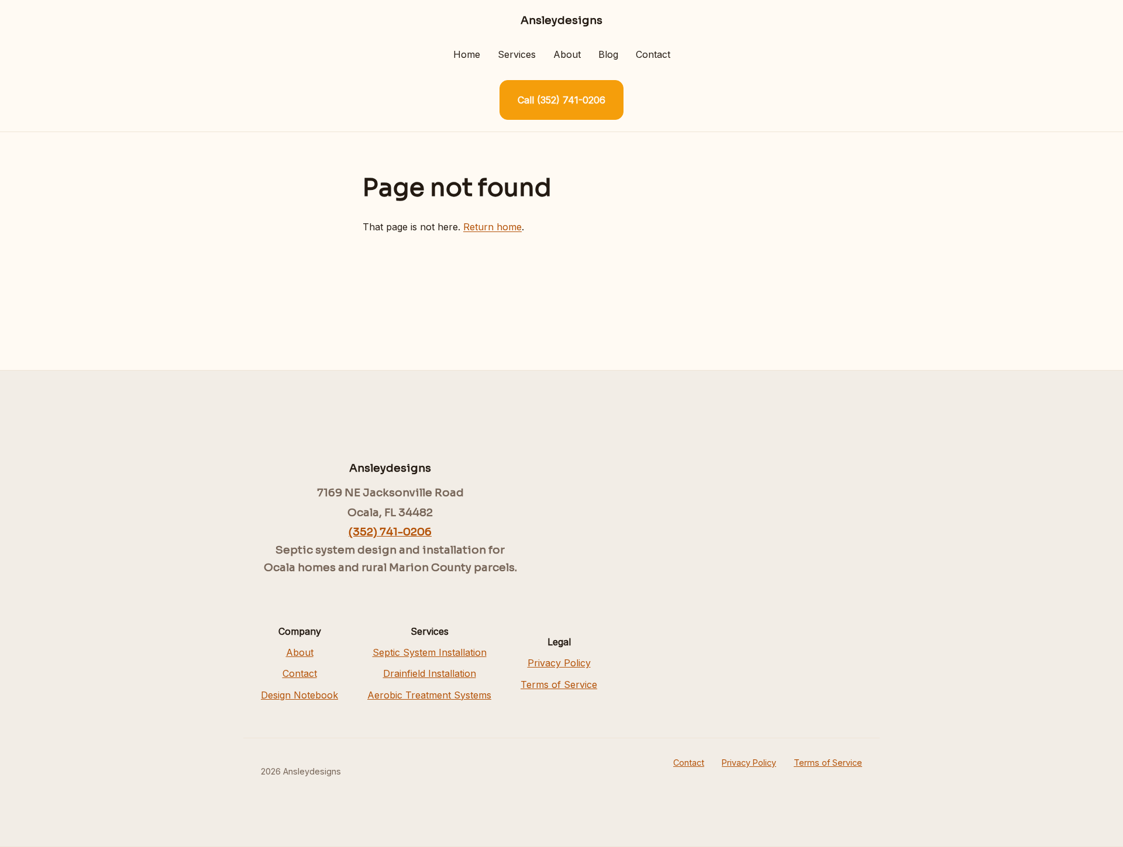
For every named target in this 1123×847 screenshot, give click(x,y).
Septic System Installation (430, 652)
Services (517, 54)
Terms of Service (559, 684)
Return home (492, 227)
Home (466, 54)
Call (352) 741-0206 (561, 100)
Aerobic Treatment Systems (429, 695)
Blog (608, 54)
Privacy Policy (559, 663)
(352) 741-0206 (390, 531)
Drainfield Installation (429, 673)
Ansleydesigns (561, 20)
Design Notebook (299, 695)
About (567, 54)
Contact (653, 54)
